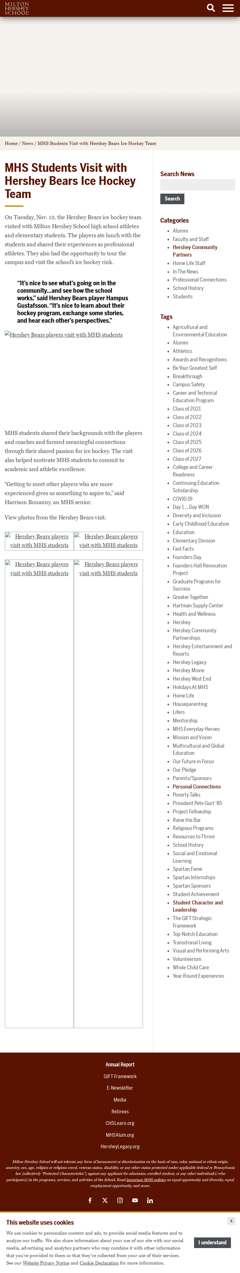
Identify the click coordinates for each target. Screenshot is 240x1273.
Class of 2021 (187, 409)
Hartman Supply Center (198, 605)
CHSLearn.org (120, 1123)
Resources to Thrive (194, 836)
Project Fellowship (192, 811)
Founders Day (187, 557)
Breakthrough (187, 376)
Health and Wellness (194, 614)
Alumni (180, 231)
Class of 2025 (187, 442)
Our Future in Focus (193, 761)
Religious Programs (193, 828)
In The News (185, 271)
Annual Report (120, 1065)
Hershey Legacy (190, 662)
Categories (174, 220)
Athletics (182, 351)
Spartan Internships (194, 877)
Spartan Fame (187, 869)
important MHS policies (146, 1180)
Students (182, 296)
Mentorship (185, 720)
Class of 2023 (187, 425)
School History (188, 288)
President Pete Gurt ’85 (197, 803)
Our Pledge (184, 770)
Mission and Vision (192, 737)
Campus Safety (189, 384)
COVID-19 (182, 499)
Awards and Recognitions (200, 359)
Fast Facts (183, 549)
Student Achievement (196, 894)
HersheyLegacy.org (120, 1147)
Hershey (182, 622)
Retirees (120, 1112)
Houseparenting (190, 704)
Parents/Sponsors (192, 778)
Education (184, 532)
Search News (177, 174)
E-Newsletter (120, 1088)
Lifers (179, 712)
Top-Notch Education (195, 934)
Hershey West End (192, 679)
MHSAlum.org (120, 1135)
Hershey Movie (188, 670)
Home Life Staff (189, 263)
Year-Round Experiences (198, 976)
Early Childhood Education (201, 524)
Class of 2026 (187, 450)
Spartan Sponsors (192, 886)
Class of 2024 (187, 434)
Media (120, 1100)
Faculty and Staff (191, 239)
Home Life (183, 695)
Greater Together (190, 597)
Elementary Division (194, 541)
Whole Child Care (191, 967)
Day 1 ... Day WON (191, 507)
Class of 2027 (187, 459)
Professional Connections (200, 280)
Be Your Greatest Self (195, 368)
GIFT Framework (120, 1076)
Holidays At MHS (190, 687)
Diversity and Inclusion (197, 515)
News (27, 143)
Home (11, 143)
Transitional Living (192, 942)
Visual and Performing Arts (201, 951)
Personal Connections (197, 787)
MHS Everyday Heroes (196, 729)
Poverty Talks (186, 795)
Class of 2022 (187, 417)
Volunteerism (187, 959)
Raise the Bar (187, 820)
